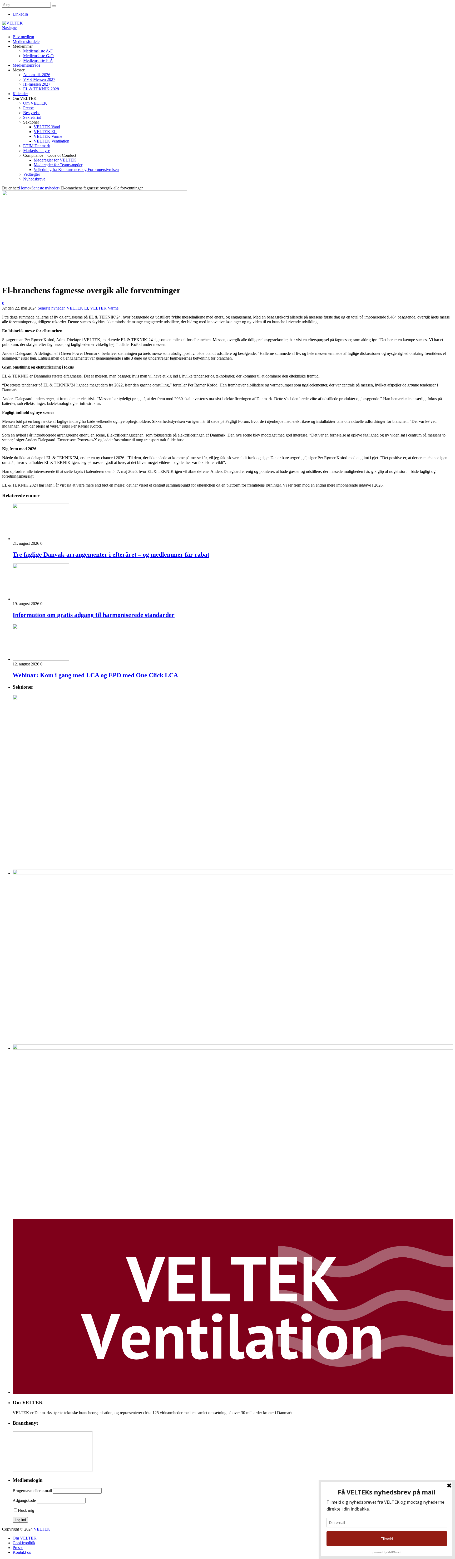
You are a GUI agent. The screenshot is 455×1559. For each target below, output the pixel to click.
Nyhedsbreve (34, 179)
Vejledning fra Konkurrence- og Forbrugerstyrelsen (76, 169)
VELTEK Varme (48, 136)
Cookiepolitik (24, 1543)
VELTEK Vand (47, 127)
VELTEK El (77, 308)
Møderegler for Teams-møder (58, 165)
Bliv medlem (23, 37)
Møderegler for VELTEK (55, 160)
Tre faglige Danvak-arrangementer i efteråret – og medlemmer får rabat (111, 554)
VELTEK (42, 1529)
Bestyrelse (31, 112)
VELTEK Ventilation (51, 141)
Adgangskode (24, 1500)
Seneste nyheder (51, 308)
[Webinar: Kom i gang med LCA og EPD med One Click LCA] (41, 659)
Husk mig (26, 1510)
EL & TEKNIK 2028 (41, 89)
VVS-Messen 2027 (39, 79)
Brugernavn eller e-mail (32, 1490)
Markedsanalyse (36, 150)
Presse (28, 108)
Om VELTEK (35, 103)
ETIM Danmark (36, 146)
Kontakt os (22, 1552)
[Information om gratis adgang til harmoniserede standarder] (41, 599)
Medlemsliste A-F (38, 51)
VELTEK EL (45, 131)
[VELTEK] (12, 23)
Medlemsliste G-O (38, 55)
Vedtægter (31, 174)
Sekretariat (32, 117)
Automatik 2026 (36, 74)
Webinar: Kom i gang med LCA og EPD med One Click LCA (95, 675)
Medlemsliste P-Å (38, 60)
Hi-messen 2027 (36, 84)
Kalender (20, 93)
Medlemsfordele (26, 41)
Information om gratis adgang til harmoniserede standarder (94, 614)
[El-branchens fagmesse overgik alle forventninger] (94, 277)
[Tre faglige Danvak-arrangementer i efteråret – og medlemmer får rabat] (41, 538)
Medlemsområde (26, 65)
